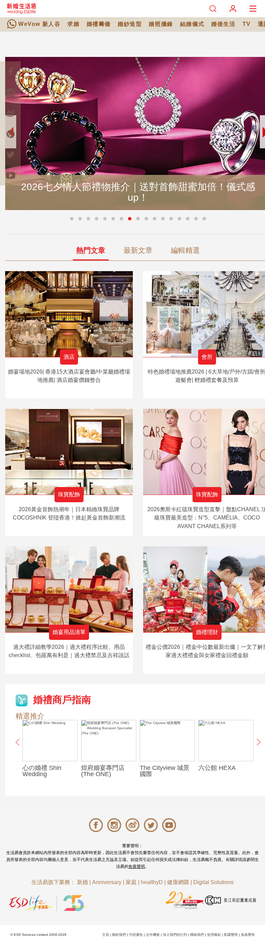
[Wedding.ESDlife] (21, 8)
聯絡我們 (197, 935)
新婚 (82, 882)
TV (247, 24)
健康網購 (178, 882)
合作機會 (153, 935)
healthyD (152, 882)
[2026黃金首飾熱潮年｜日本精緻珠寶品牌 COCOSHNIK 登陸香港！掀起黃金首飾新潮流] (69, 452)
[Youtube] (10, 175)
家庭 (131, 882)
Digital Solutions (213, 882)
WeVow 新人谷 (39, 24)
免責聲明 (136, 866)
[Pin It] (10, 133)
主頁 (105, 935)
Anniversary (106, 882)
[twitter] (10, 154)
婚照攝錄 (161, 24)
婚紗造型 (130, 24)
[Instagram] (10, 92)
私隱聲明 (231, 935)
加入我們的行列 (175, 935)
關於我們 (119, 935)
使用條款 (214, 935)
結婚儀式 (192, 24)
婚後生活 (223, 24)
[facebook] (10, 71)
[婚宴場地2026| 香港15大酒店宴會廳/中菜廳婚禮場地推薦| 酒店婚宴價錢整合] (69, 314)
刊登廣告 (136, 935)
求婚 (73, 24)
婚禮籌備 (99, 24)
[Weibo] (10, 113)
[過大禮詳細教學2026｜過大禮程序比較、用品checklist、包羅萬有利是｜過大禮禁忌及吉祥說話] (69, 589)
